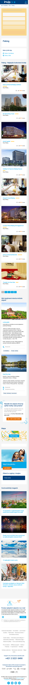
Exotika (5, 632)
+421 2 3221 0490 (13, 658)
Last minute (22, 630)
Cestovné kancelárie (7, 630)
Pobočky (7, 646)
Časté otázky (6, 637)
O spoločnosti (14, 646)
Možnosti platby (7, 641)
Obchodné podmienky (8, 639)
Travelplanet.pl (7, 679)
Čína (10, 5)
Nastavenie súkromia (17, 650)
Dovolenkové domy (14, 634)
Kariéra (22, 645)
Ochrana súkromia (6, 650)
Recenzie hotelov (19, 632)
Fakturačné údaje (19, 639)
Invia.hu (22, 678)
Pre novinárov (6, 645)
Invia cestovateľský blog (19, 641)
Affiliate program (15, 645)
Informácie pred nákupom (17, 637)
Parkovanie (11, 632)
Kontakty (21, 646)
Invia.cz (18, 678)
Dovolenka (6, 5)
